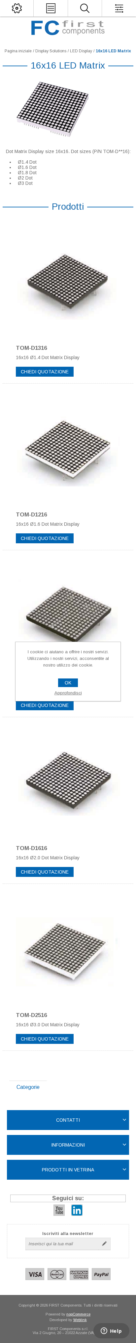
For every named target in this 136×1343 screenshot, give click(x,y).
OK (68, 682)
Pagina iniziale (18, 51)
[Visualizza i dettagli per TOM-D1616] (68, 782)
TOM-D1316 (31, 348)
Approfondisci (68, 692)
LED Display (81, 51)
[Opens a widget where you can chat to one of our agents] (111, 1331)
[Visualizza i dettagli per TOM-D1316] (68, 282)
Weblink (80, 1320)
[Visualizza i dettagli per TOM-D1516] (68, 616)
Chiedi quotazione (45, 371)
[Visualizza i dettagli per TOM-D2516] (68, 949)
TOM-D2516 (31, 1015)
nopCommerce (78, 1314)
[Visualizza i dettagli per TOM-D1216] (68, 449)
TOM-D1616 (31, 848)
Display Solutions (50, 51)
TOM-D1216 (31, 514)
